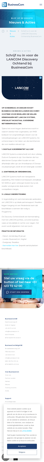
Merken (7, 381)
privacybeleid (26, 431)
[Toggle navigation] (40, 4)
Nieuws (7, 384)
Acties (7, 391)
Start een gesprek (19, 292)
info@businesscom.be (12, 358)
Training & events (10, 387)
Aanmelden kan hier (10, 245)
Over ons (8, 375)
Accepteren (22, 446)
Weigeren (22, 452)
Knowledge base (10, 401)
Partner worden (10, 378)
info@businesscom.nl (12, 331)
